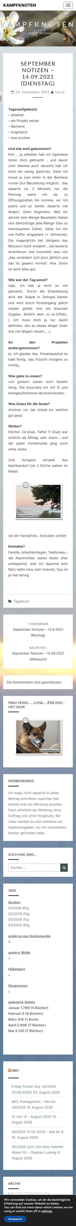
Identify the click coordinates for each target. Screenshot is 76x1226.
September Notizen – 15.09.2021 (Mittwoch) (38, 653)
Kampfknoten (19, 5)
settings (46, 1211)
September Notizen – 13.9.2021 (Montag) (38, 629)
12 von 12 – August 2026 (31, 1116)
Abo (15, 1070)
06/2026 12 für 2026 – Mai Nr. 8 (37, 1132)
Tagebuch (21, 601)
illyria (60, 92)
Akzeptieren (15, 1219)
